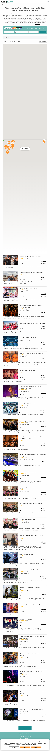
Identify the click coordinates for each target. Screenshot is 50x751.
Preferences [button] (34, 744)
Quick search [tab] (8, 28)
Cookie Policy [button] (6, 744)
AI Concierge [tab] (17, 28)
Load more (25, 728)
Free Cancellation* (26, 733)
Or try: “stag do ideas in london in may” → (36, 28)
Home (4, 4)
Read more (37, 24)
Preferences (14, 747)
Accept (35, 747)
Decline (25, 747)
